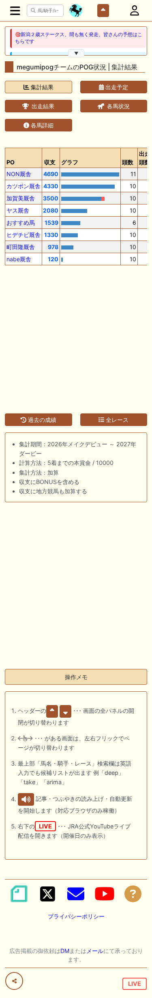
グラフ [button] (69, 162)
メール (94, 950)
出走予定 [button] (116, 87)
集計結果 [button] (41, 87)
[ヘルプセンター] (132, 893)
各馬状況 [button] (117, 106)
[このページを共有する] (14, 981)
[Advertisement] (76, 334)
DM (64, 950)
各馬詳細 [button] (41, 125)
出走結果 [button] (42, 106)
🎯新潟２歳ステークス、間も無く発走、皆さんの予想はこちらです (78, 38)
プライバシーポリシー (76, 916)
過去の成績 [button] (41, 419)
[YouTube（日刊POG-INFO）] (104, 893)
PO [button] (10, 162)
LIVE (134, 983)
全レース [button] (116, 419)
